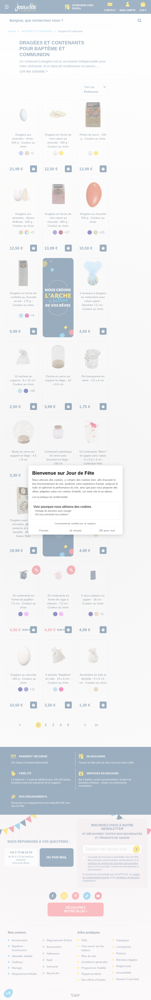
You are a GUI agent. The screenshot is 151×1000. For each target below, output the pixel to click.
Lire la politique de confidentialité (50, 497)
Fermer (44, 530)
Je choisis (75, 530)
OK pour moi (107, 530)
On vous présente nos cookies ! (52, 514)
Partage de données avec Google (53, 511)
